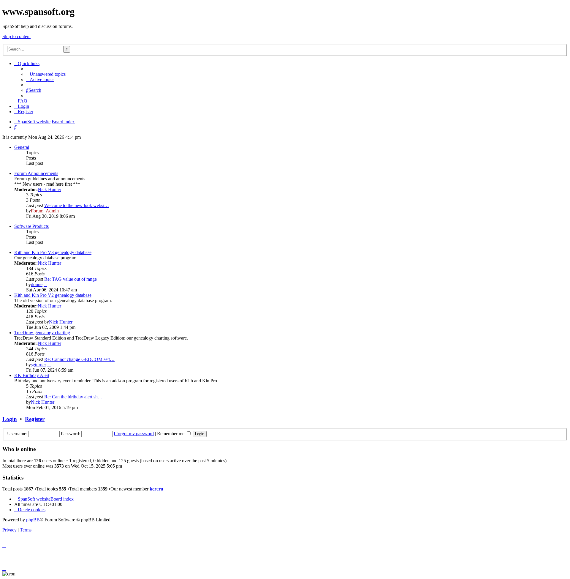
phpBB (33, 519)
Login (9, 419)
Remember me (171, 433)
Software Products (31, 226)
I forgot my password (134, 433)
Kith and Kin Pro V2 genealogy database (52, 295)
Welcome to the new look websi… (76, 205)
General (21, 147)
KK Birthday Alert (31, 375)
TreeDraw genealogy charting (42, 332)
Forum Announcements (36, 173)
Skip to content (16, 36)
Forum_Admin (45, 210)
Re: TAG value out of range (70, 279)
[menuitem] (46, 74)
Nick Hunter (49, 189)
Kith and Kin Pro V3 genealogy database (52, 252)
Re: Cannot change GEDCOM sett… (79, 359)
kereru (156, 488)
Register (35, 419)
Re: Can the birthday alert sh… (73, 396)
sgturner (38, 364)
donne (36, 284)
